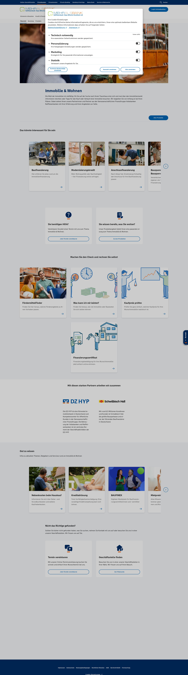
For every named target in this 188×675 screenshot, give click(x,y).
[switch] (138, 43)
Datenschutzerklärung (56, 27)
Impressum (73, 27)
